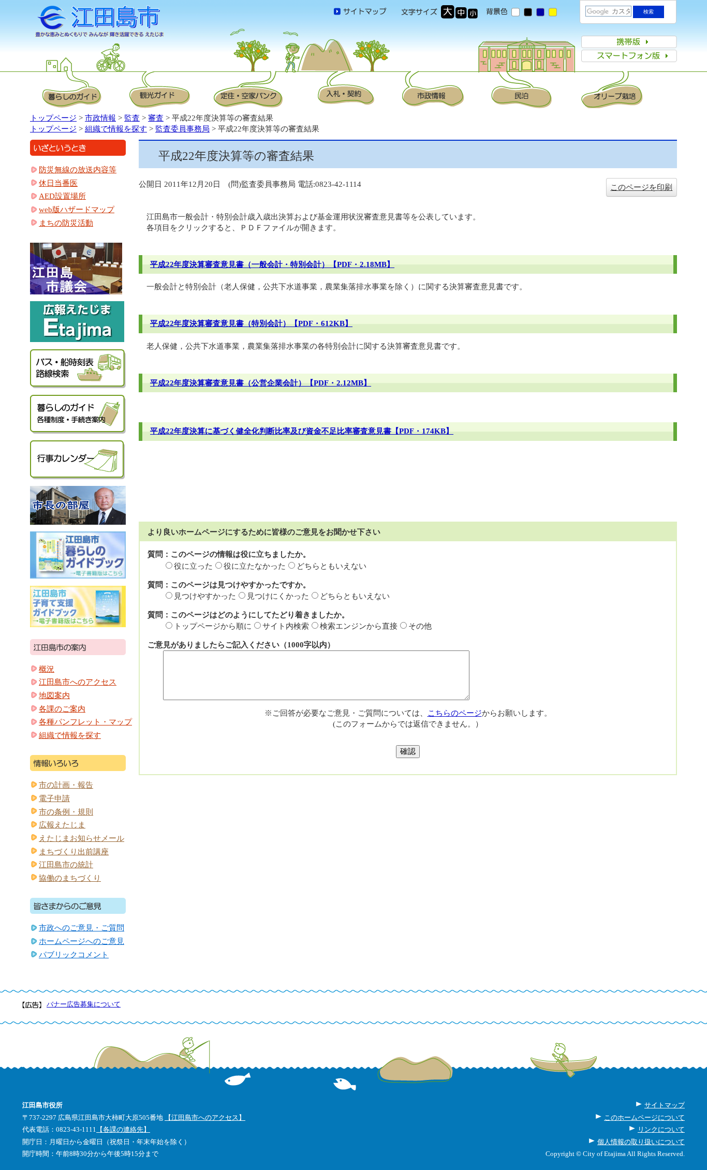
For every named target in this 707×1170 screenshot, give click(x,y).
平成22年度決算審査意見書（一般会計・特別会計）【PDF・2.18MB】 (272, 264)
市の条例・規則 (66, 812)
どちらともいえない (331, 566)
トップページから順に (213, 626)
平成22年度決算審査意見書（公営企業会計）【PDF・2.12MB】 (260, 383)
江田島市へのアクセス (77, 682)
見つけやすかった (205, 596)
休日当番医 (58, 183)
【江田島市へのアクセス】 (205, 1117)
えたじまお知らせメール (81, 838)
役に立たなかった (255, 566)
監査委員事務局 (182, 129)
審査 (156, 118)
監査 (132, 118)
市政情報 (100, 118)
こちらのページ (455, 713)
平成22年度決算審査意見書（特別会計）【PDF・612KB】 (251, 323)
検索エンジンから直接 (358, 626)
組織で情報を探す (116, 129)
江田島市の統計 (66, 865)
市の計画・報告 (66, 785)
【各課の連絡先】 (123, 1129)
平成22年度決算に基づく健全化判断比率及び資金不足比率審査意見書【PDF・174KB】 (301, 431)
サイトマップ (664, 1105)
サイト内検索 (285, 626)
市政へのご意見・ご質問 (81, 928)
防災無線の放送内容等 (77, 170)
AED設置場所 (62, 196)
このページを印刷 (641, 187)
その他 (420, 626)
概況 (46, 669)
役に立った (193, 566)
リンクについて (661, 1129)
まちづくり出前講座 (74, 852)
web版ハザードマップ (76, 209)
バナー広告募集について (84, 1004)
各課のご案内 (62, 709)
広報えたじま (62, 825)
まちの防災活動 (66, 223)
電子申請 (54, 798)
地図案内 (54, 695)
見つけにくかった (278, 596)
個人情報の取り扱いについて (641, 1142)
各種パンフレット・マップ (85, 722)
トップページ (53, 118)
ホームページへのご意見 (81, 941)
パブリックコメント (74, 955)
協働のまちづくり (70, 878)
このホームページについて (644, 1117)
